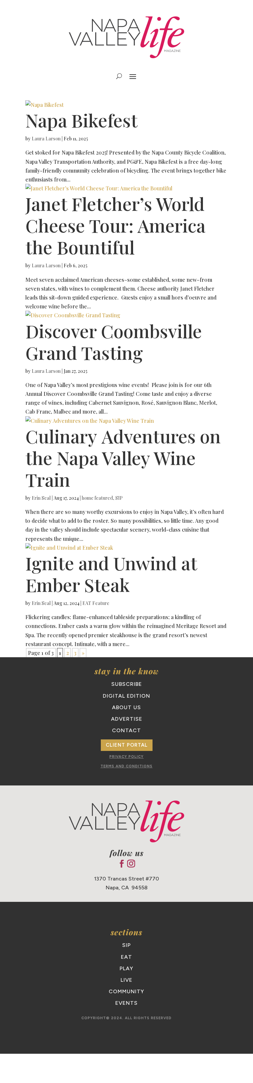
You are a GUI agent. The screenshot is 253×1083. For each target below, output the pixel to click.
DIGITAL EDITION (126, 696)
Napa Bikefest (81, 120)
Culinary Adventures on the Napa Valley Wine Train (123, 458)
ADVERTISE (126, 719)
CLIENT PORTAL (127, 745)
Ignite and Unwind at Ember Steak (111, 574)
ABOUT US (126, 707)
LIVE (126, 980)
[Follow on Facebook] (121, 863)
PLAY (126, 968)
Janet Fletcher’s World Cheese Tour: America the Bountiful (115, 225)
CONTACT (126, 730)
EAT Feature (95, 603)
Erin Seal (41, 498)
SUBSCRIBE (126, 684)
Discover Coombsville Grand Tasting (113, 342)
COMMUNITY (126, 991)
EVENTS (126, 1003)
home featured (97, 498)
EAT (126, 957)
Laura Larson (46, 138)
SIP (119, 498)
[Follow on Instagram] (131, 864)
